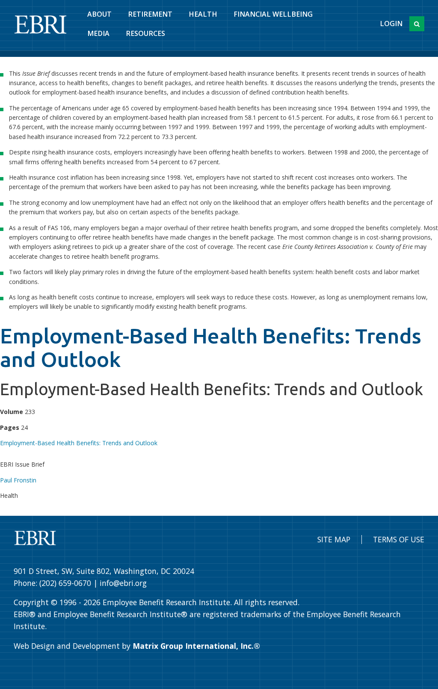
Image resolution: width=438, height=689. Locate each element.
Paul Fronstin (18, 480)
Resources (145, 33)
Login (391, 23)
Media (98, 33)
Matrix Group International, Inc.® (196, 646)
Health (203, 14)
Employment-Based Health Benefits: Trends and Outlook (78, 443)
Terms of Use (398, 539)
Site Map (333, 539)
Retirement (150, 14)
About (99, 14)
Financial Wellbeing (273, 14)
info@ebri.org (123, 583)
